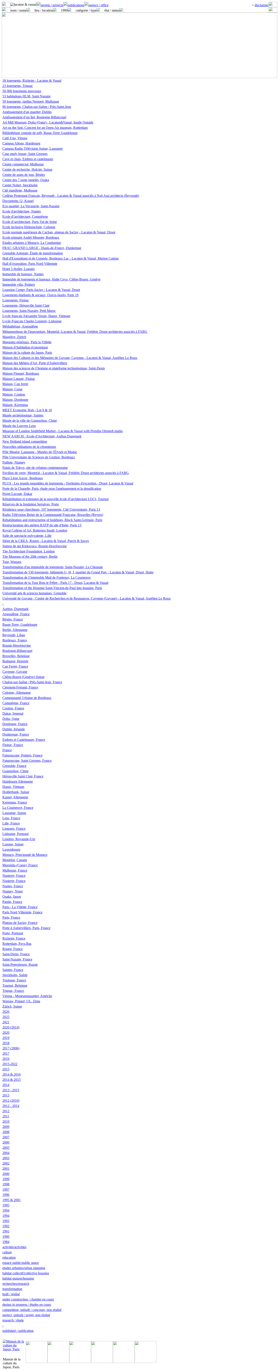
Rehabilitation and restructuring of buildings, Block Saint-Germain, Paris (52, 520)
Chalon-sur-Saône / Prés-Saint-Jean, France (32, 682)
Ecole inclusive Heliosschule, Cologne (28, 227)
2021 (5, 1022)
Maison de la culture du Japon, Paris (27, 352)
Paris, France (11, 917)
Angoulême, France (16, 614)
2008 (5, 1132)
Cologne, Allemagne (16, 692)
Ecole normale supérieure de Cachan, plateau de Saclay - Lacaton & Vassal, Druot (58, 232)
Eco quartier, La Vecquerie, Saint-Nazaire (31, 206)
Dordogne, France (14, 724)
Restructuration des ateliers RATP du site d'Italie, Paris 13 (41, 525)
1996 (5, 1195)
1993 (5, 1221)
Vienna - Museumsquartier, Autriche (27, 996)
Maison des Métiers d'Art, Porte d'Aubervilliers (34, 363)
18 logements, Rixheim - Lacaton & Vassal (31, 80)
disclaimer (262, 5)
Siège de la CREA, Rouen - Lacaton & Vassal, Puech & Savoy (45, 541)
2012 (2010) (10, 1100)
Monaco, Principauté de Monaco (24, 855)
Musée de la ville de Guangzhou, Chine (29, 420)
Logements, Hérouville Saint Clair (25, 305)
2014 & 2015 (11, 1079)
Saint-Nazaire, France (17, 959)
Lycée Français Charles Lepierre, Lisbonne (31, 321)
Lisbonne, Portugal (15, 834)
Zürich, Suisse (12, 1006)
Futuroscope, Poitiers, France (22, 755)
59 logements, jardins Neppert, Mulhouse (30, 101)
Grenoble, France (14, 766)
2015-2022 (9, 1064)
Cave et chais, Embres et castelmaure (27, 159)
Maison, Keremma (15, 405)
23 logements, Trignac (17, 86)
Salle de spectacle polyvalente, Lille (26, 535)
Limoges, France (14, 828)
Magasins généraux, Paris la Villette (26, 342)
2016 (5, 1059)
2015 (5, 1069)
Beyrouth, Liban (13, 635)
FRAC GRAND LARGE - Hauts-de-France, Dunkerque (41, 248)
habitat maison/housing (18, 1278)
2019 (5, 1038)
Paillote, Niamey (13, 462)
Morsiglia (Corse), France (20, 865)
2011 (5, 1116)
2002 (5, 1163)
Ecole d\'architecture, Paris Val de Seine (29, 222)
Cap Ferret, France (15, 666)
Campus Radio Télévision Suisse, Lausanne (32, 148)
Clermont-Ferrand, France (20, 687)
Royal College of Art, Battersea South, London (34, 530)
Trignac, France (13, 991)
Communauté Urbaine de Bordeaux (26, 698)
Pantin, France (12, 902)
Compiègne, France (15, 703)
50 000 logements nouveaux (21, 91)
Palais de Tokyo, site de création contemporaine (35, 467)
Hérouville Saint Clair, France (22, 776)
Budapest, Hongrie (15, 661)
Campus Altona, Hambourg (21, 143)
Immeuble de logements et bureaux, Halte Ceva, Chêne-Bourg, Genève (51, 279)
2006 (5, 1142)
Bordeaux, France (14, 640)
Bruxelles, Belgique (16, 656)
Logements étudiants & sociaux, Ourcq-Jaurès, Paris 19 (40, 295)
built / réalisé (11, 1294)
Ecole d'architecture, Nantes (21, 211)
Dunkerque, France (15, 734)
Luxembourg (11, 849)
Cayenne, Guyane (14, 671)
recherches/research (15, 1283)
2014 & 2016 (11, 1074)
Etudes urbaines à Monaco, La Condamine (31, 243)
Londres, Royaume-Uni (18, 839)
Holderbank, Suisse (15, 792)
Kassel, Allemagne (15, 797)
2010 (5, 1121)
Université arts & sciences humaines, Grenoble (34, 593)
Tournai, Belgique (14, 985)
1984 (5, 1242)
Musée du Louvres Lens (19, 426)
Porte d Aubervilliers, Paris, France (26, 928)
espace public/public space (20, 1263)
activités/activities (14, 1247)
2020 (5, 1032)
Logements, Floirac (15, 300)
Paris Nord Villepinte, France (22, 912)
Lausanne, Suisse (14, 813)
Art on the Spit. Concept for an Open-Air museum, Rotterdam (45, 127)
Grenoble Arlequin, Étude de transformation (32, 253)
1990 (5, 1236)
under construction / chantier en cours (28, 1299)
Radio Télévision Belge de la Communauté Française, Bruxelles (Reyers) (52, 515)
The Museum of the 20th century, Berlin (30, 556)
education (9, 1257)
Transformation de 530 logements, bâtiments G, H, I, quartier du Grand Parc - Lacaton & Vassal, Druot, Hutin (77, 572)
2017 (5, 1053)
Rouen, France (12, 949)
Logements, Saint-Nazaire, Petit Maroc (29, 311)
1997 (5, 1189)
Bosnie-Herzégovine (16, 645)
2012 (5, 1111)
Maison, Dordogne (15, 399)
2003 (5, 1158)
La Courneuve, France (17, 807)
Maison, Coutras (13, 394)
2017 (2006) (10, 1048)
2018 (5, 1043)
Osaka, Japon (11, 896)
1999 (5, 1179)
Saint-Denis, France (16, 954)
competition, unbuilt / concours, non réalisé (31, 1310)
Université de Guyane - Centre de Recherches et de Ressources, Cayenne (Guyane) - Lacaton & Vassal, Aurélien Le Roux (86, 598)
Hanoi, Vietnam (13, 787)
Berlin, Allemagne (14, 630)
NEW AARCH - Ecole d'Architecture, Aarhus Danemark (42, 436)
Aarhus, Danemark (15, 609)
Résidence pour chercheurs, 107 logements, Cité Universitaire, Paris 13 (51, 509)
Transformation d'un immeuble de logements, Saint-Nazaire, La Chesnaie (52, 567)
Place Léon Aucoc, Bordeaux (22, 478)
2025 (5, 1017)
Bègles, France (12, 619)
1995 (5, 1205)
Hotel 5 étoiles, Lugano (18, 269)
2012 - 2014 (10, 1106)
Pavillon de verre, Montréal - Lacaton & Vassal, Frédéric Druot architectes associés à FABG (65, 473)
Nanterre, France (14, 875)
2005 (5, 1147)
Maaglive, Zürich (14, 337)
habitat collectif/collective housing (25, 1273)
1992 (5, 1226)
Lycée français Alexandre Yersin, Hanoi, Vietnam (36, 316)
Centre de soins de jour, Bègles (23, 175)
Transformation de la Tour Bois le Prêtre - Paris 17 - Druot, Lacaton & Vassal (55, 583)
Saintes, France (12, 970)
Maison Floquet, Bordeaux (20, 373)
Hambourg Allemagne (17, 781)
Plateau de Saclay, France (19, 923)
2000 (5, 1174)
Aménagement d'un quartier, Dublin (27, 112)
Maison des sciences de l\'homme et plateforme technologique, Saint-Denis (53, 368)
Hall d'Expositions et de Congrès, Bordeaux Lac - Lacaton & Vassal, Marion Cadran (60, 258)
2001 (5, 1168)
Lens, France (11, 818)
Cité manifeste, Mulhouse (19, 190)
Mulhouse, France (14, 870)
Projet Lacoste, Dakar (17, 494)
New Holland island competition (24, 441)
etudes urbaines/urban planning (23, 1268)
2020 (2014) (10, 1027)
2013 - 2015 (10, 1090)
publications (76, 5)
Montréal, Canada (14, 860)
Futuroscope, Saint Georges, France (27, 760)
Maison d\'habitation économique (25, 347)
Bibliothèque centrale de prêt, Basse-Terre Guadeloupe (40, 133)
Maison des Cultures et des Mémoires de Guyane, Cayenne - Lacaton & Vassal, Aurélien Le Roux (69, 358)
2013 (5, 1095)
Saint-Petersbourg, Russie (20, 964)
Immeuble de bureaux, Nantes (23, 274)
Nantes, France (12, 886)
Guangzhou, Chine (15, 771)
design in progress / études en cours (26, 1304)
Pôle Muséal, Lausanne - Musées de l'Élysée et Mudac (39, 452)
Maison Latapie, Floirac (18, 379)
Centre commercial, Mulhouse (23, 164)
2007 (5, 1137)
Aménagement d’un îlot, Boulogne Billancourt (34, 117)
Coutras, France (13, 708)
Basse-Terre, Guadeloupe (19, 624)
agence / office (98, 5)
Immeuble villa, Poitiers (18, 284)
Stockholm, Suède (14, 975)
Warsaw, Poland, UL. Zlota (21, 1001)
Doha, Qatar (10, 719)
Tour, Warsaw (12, 562)
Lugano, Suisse (13, 844)
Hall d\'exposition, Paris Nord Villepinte (29, 263)
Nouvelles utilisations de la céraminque (29, 447)
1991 (5, 1231)
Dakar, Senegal (12, 713)
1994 (5, 1210)
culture (7, 1252)
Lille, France (11, 823)
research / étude (13, 1320)
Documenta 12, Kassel (18, 201)
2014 (5, 1085)
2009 (5, 1127)
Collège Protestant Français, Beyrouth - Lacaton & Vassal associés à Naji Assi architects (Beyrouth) (70, 195)
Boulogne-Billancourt (17, 651)
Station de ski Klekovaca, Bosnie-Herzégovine (34, 546)
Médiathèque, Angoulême (20, 326)
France (7, 750)
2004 (5, 1153)
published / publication (18, 1331)
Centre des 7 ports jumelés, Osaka (25, 180)
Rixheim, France (13, 938)
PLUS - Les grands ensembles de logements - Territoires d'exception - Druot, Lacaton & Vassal (67, 483)
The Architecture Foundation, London (28, 551)
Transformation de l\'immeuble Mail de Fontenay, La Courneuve (46, 577)
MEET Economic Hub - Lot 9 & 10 (27, 410)
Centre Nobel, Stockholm (19, 185)
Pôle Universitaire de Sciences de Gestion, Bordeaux (38, 457)
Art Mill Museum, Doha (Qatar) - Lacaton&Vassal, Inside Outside (47, 122)
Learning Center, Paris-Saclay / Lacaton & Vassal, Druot (41, 290)
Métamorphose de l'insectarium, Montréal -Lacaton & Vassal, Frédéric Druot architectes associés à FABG (74, 331)
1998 (5, 1184)
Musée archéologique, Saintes (22, 415)
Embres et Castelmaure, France (23, 739)
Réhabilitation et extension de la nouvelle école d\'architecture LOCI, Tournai (55, 499)
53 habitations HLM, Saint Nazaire (26, 96)
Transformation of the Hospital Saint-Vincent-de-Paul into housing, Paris (52, 588)
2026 (5, 1011)
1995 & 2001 (11, 1200)
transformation (12, 1289)
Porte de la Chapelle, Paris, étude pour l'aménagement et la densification (51, 488)
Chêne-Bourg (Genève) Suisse (23, 677)
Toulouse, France (14, 980)
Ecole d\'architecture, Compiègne (25, 216)
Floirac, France (12, 745)
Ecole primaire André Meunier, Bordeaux (30, 237)
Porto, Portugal (12, 933)
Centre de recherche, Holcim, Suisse (27, 169)
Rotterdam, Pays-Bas (16, 943)
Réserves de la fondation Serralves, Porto (30, 504)
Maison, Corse (12, 389)
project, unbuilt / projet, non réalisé (26, 1315)
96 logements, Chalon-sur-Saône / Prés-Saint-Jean (36, 107)
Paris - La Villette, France (19, 907)
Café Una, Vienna (14, 138)
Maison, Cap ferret (15, 384)
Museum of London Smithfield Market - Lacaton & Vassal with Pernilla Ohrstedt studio (62, 431)
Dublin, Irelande (13, 729)
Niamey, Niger (12, 891)
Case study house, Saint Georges (25, 154)
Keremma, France (14, 802)
